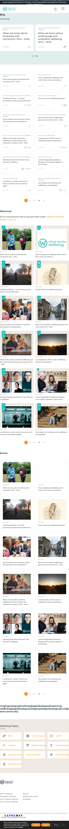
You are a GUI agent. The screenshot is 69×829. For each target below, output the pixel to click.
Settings (56, 825)
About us (26, 794)
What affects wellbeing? (8, 796)
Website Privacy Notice (30, 796)
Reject (46, 825)
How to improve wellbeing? (9, 802)
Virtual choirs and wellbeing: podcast (51, 98)
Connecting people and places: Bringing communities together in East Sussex (50, 162)
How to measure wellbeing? (9, 799)
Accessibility (27, 799)
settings (21, 827)
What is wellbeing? (6, 794)
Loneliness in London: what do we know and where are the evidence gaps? (15, 183)
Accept (36, 825)
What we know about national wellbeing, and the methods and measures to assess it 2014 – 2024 (15, 141)
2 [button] (34, 56)
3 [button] (36, 56)
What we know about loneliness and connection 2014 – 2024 (16, 36)
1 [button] (32, 56)
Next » (44, 200)
